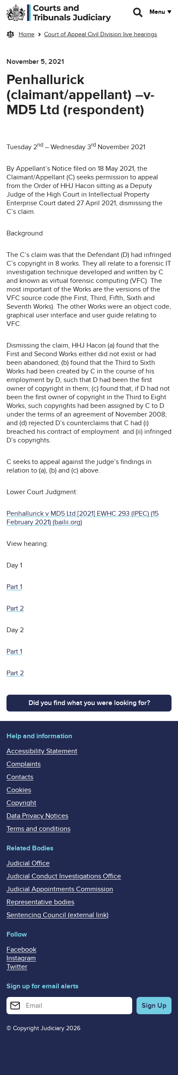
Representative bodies (40, 902)
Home (27, 34)
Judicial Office (28, 863)
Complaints (23, 764)
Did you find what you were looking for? (89, 703)
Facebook (21, 949)
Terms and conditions (38, 828)
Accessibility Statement (41, 751)
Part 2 (15, 608)
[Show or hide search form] (138, 12)
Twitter (16, 966)
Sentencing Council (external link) (57, 915)
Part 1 (14, 587)
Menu (157, 12)
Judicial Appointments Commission (59, 889)
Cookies (18, 790)
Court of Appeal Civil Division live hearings (100, 34)
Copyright (21, 803)
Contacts (19, 777)
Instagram (21, 958)
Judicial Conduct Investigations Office (63, 876)
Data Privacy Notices (37, 816)
